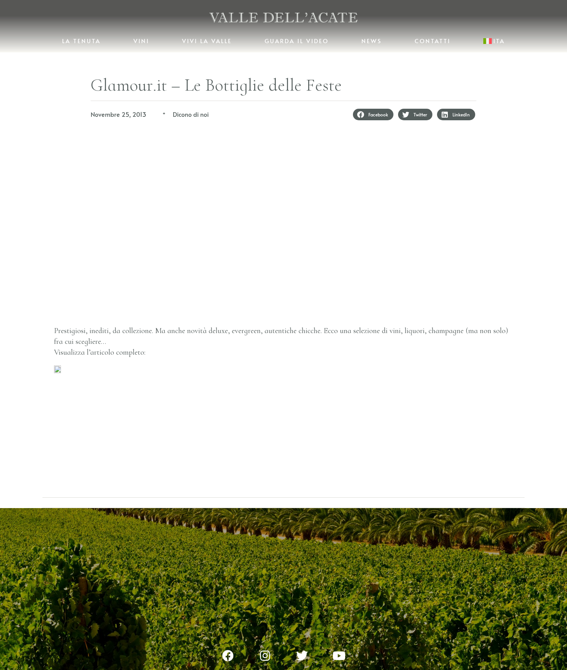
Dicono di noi (191, 114)
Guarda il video (297, 41)
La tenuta (81, 41)
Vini (141, 41)
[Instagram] (265, 655)
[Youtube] (339, 655)
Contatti (433, 41)
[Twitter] (302, 655)
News (371, 41)
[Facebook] (228, 655)
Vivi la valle (207, 41)
